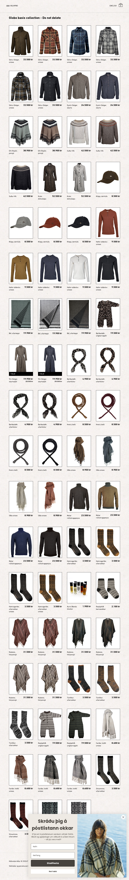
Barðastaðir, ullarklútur (71, 380)
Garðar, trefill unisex (101, 744)
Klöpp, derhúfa (101, 196)
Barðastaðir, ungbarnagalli (101, 334)
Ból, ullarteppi (14, 333)
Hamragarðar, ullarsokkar (72, 562)
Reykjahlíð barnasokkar (101, 607)
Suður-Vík (70, 151)
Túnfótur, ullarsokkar (71, 698)
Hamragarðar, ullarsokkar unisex (14, 609)
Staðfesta (53, 863)
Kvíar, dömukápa (42, 197)
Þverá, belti (71, 424)
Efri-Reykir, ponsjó (13, 152)
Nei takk (53, 871)
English (113, 6)
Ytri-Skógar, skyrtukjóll (13, 380)
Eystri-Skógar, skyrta (72, 106)
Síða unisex (71, 470)
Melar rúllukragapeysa (73, 516)
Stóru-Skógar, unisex (14, 61)
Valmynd (14, 6)
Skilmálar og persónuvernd (19, 866)
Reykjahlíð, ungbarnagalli (43, 744)
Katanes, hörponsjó (13, 653)
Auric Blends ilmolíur (72, 607)
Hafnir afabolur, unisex (102, 243)
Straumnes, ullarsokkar (100, 789)
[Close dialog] (123, 817)
